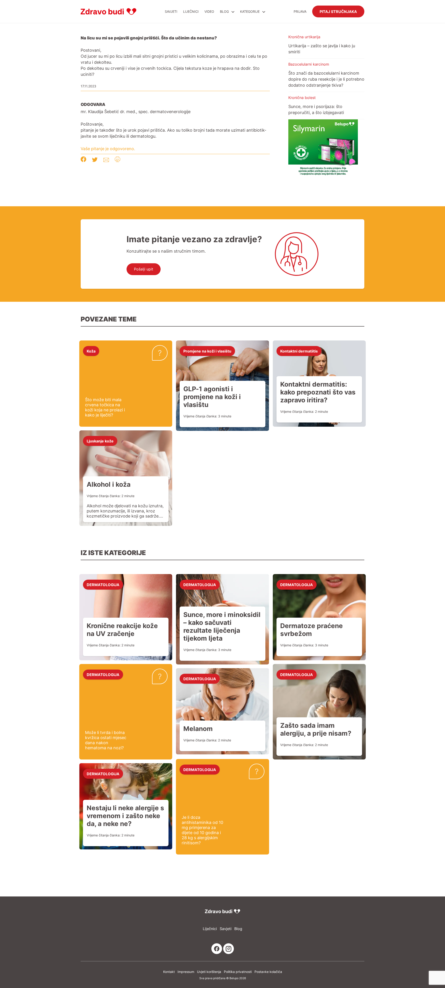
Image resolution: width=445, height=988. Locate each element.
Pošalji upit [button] (143, 269)
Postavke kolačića (268, 972)
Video (209, 11)
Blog (224, 11)
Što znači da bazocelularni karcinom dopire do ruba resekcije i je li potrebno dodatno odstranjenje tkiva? (326, 79)
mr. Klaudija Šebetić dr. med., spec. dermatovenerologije (136, 111)
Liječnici (191, 11)
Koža (91, 351)
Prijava (300, 11)
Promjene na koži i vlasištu (207, 351)
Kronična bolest (302, 97)
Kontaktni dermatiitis (299, 351)
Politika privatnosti (238, 972)
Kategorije (250, 11)
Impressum (186, 972)
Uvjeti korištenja (209, 972)
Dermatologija (103, 584)
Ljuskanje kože (100, 441)
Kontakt (169, 972)
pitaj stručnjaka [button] (338, 11)
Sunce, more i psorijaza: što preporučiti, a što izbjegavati (316, 109)
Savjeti (171, 11)
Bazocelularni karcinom (308, 64)
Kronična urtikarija (304, 36)
